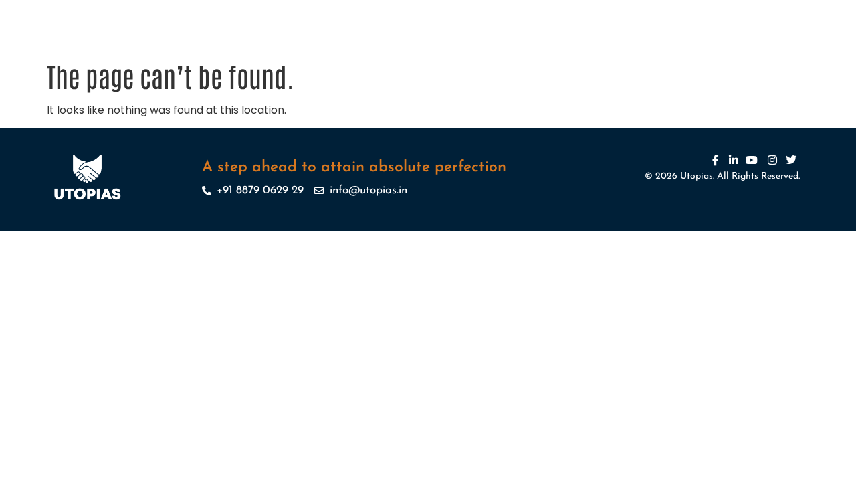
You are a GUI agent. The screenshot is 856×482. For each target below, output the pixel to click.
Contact (661, 41)
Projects (374, 41)
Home (222, 41)
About (263, 41)
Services (310, 41)
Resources (499, 41)
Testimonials (566, 41)
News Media (434, 41)
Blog (619, 41)
